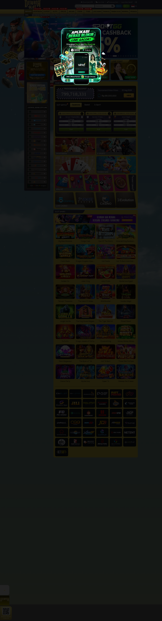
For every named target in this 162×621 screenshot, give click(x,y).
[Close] (108, 25)
